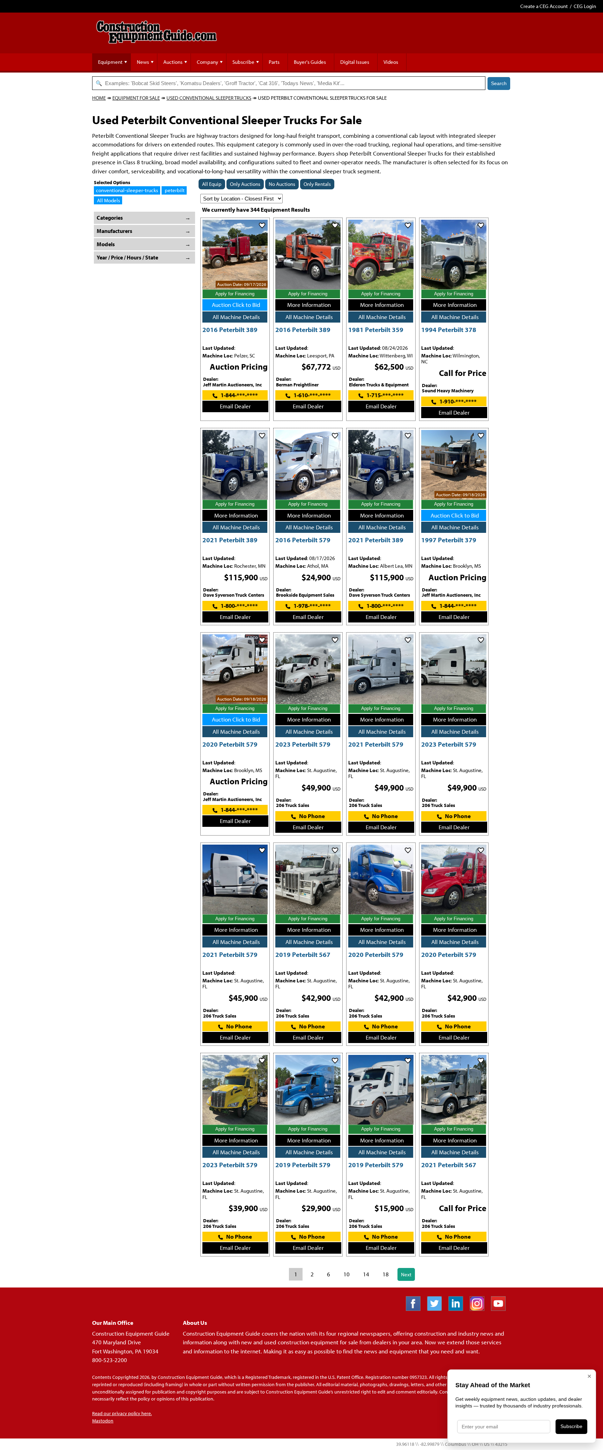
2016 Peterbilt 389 (230, 329)
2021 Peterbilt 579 (375, 744)
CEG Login (585, 6)
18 (385, 1274)
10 (346, 1274)
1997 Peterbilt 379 (448, 539)
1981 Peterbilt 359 (375, 329)
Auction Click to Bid (236, 304)
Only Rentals (317, 184)
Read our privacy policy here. (122, 1413)
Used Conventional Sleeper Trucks (208, 98)
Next (406, 1274)
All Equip (212, 184)
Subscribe (243, 62)
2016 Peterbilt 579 (302, 539)
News (143, 62)
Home (99, 98)
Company (207, 62)
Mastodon (102, 1421)
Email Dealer (235, 406)
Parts (274, 62)
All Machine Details (236, 316)
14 (366, 1274)
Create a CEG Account (544, 6)
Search (499, 83)
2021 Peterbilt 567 (448, 1164)
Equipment (110, 62)
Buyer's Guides (310, 62)
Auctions (173, 62)
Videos (391, 62)
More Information (309, 304)
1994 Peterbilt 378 (448, 329)
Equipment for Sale (136, 98)
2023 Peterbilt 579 (302, 744)
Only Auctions (245, 184)
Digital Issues (354, 62)
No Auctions (282, 184)
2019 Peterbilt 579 (302, 1164)
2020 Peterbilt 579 (230, 744)
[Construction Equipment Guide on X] (437, 1308)
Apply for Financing (234, 293)
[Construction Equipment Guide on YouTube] (501, 1308)
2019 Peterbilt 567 (302, 954)
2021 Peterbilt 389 (230, 539)
